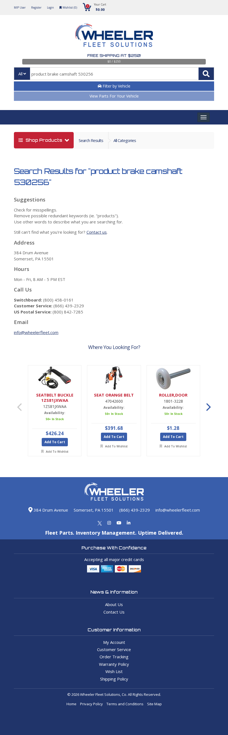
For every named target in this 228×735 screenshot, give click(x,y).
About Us (114, 604)
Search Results (91, 140)
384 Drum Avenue (50, 510)
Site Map (154, 703)
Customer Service (114, 649)
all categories (124, 140)
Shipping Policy (114, 679)
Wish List (114, 671)
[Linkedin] (128, 522)
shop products (43, 140)
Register (36, 7)
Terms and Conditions (124, 703)
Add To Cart (54, 442)
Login (50, 7)
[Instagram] (109, 522)
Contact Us (114, 612)
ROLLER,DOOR (173, 395)
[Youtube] (119, 522)
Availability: (54, 412)
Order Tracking (114, 656)
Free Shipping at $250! (114, 55)
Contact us (96, 232)
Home (71, 703)
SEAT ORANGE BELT (114, 395)
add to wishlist (56, 451)
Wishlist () (69, 7)
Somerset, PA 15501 (94, 510)
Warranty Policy (114, 664)
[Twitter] (100, 522)
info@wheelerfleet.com (36, 332)
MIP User (20, 7)
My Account (114, 642)
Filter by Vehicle (115, 86)
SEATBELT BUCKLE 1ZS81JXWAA (54, 397)
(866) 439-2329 (134, 510)
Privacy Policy (91, 703)
